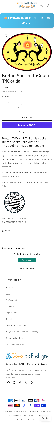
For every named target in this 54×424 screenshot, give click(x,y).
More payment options (27, 132)
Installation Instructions (16, 325)
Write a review (27, 260)
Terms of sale (14, 420)
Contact (9, 294)
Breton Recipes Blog (14, 338)
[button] (5, 5)
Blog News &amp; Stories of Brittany (22, 332)
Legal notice (25, 420)
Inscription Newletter (15, 344)
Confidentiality (12, 300)
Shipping (5, 91)
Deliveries (10, 306)
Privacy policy (13, 415)
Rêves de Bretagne (16, 411)
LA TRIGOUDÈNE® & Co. (15, 222)
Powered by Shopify (30, 411)
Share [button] (7, 231)
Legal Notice (11, 313)
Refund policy (46, 411)
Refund (9, 319)
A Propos (9, 288)
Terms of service (28, 415)
